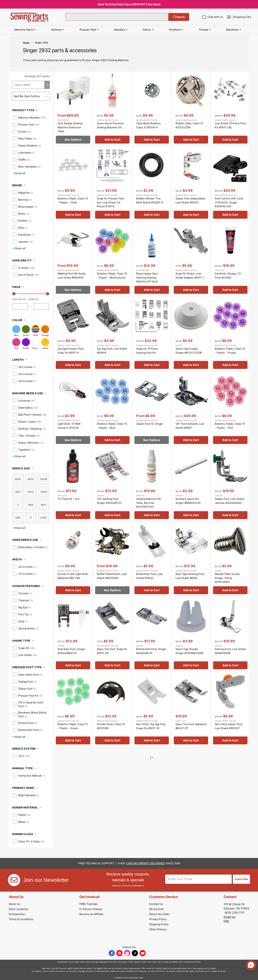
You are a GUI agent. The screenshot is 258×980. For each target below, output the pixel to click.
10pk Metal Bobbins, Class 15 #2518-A (148, 125)
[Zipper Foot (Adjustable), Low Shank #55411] (191, 183)
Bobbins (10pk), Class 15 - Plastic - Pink (230, 425)
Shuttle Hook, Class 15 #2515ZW (111, 726)
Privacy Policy (158, 919)
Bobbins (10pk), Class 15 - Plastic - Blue (112, 425)
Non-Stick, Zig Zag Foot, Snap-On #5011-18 (151, 726)
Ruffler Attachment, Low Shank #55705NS (112, 576)
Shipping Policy (158, 924)
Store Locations (18, 909)
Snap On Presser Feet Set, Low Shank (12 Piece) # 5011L (110, 202)
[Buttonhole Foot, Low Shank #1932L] (152, 559)
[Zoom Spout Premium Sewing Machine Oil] (112, 108)
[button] (238, 17)
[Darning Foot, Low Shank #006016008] (230, 634)
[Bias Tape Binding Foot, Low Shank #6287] (191, 559)
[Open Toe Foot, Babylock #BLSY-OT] (191, 709)
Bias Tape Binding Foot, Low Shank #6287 (190, 576)
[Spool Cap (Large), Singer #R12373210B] (191, 334)
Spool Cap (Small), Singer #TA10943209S (190, 651)
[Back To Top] (252, 974)
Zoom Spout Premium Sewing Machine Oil (110, 125)
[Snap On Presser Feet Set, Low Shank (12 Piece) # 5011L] (112, 183)
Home (26, 42)
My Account (156, 909)
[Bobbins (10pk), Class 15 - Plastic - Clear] (73, 183)
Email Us (229, 917)
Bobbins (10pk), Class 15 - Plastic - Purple (230, 350)
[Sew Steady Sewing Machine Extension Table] (73, 108)
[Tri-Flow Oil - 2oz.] (73, 484)
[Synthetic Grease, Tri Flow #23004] (230, 259)
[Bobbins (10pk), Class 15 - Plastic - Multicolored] (112, 259)
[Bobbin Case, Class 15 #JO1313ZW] (191, 108)
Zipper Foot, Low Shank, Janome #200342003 (230, 501)
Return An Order (159, 914)
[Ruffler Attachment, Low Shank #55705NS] (112, 559)
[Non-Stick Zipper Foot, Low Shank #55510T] (230, 709)
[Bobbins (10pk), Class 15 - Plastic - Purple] (230, 334)
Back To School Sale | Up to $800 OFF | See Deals (129, 4)
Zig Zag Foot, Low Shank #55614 (112, 350)
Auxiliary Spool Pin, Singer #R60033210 (188, 501)
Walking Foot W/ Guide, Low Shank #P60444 (72, 275)
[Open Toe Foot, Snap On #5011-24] (112, 634)
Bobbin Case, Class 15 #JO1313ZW (189, 125)
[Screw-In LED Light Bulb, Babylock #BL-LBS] (73, 559)
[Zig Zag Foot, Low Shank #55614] (112, 334)
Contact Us (156, 904)
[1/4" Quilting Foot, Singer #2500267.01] (112, 484)
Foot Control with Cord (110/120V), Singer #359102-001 (229, 202)
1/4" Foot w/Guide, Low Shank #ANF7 (190, 425)
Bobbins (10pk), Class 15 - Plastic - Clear (73, 200)
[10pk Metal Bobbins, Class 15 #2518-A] (152, 108)
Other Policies (158, 929)
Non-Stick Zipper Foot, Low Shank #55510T (229, 726)
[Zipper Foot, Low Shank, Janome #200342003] (230, 484)
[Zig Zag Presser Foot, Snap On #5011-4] (73, 334)
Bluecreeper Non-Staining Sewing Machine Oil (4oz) (147, 277)
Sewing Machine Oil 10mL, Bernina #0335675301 (148, 502)
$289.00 (33, 299)
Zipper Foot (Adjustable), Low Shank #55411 (191, 200)
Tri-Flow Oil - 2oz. (69, 499)
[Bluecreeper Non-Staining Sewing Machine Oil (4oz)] (152, 259)
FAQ (226, 921)
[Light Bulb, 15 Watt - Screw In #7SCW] (73, 409)
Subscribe (241, 879)
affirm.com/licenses (158, 971)
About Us (14, 904)
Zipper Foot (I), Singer (149, 423)
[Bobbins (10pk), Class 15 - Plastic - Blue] (112, 409)
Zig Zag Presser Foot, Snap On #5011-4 (71, 350)
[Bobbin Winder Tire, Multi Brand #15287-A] (152, 183)
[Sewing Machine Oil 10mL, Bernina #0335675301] (152, 484)
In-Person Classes (90, 909)
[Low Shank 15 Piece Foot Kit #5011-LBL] (230, 108)
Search (180, 16)
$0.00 (22, 299)
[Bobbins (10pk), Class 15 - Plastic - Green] (73, 709)
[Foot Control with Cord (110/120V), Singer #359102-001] (230, 183)
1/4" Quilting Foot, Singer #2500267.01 (109, 501)
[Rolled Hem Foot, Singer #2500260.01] (152, 634)
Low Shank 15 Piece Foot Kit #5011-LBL (230, 125)
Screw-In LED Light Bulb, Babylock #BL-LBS (73, 576)
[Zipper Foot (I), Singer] (152, 409)
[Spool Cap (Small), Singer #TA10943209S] (191, 634)
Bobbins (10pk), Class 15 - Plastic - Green (73, 726)
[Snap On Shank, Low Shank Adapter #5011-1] (191, 259)
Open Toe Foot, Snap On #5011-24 (112, 651)
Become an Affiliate (91, 914)
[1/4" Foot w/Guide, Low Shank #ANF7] (191, 409)
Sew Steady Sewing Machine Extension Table (70, 127)
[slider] (13, 293)
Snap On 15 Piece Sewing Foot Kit (147, 350)
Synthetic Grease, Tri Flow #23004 (228, 275)
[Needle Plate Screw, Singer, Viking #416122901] (230, 559)
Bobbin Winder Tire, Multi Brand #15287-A (149, 200)
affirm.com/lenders (148, 968)
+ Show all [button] (18, 173)
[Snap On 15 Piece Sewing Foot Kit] (152, 334)
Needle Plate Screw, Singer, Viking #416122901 (227, 577)
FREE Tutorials (88, 904)
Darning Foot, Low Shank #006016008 (230, 651)
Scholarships (17, 914)
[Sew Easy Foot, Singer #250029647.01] (73, 634)
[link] (29, 117)
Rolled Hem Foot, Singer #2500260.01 (151, 651)
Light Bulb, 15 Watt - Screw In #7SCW (70, 425)
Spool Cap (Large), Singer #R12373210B (189, 350)
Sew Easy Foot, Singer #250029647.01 (71, 651)
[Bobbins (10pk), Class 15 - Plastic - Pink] (230, 409)
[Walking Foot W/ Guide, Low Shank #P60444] (73, 259)
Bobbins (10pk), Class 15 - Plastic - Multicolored (112, 275)
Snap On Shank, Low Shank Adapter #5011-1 (190, 275)
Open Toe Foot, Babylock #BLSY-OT (191, 726)
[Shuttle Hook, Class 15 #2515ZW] (112, 709)
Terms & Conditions (21, 919)
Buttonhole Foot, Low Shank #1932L (149, 576)
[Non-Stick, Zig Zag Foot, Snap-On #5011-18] (152, 709)
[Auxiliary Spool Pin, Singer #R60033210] (191, 484)
